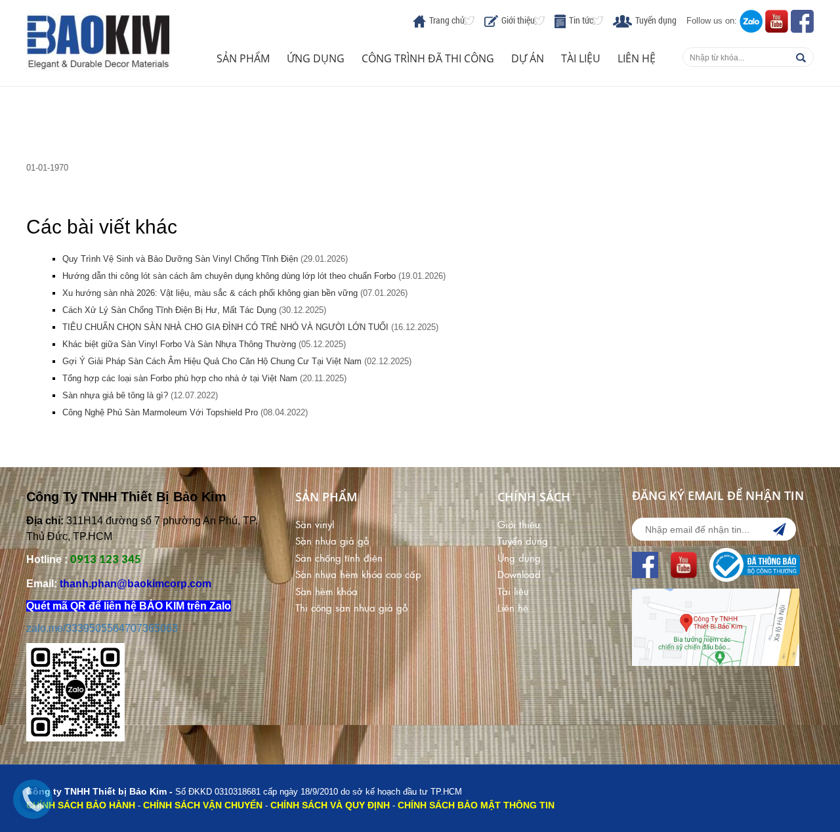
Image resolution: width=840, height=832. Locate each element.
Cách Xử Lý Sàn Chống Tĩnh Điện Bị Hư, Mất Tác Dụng (169, 310)
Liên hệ (637, 58)
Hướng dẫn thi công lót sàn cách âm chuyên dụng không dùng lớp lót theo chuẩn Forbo (229, 276)
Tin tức (581, 20)
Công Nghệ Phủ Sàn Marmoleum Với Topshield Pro (160, 412)
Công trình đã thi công (428, 58)
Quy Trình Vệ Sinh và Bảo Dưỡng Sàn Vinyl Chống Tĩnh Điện (181, 259)
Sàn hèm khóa (326, 591)
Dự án (527, 58)
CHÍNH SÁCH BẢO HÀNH (80, 805)
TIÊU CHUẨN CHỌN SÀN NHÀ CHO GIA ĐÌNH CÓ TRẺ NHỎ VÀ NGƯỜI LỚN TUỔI (225, 327)
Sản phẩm (243, 58)
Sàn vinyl (314, 524)
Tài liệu (580, 58)
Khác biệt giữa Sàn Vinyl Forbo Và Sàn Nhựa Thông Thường (179, 344)
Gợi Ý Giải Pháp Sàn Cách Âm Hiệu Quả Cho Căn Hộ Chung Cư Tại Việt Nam (212, 361)
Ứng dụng (316, 58)
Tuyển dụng (656, 20)
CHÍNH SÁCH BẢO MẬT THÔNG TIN (476, 805)
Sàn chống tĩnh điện (339, 557)
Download (519, 574)
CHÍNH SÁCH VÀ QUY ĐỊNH (330, 805)
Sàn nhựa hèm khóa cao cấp (358, 574)
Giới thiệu (518, 20)
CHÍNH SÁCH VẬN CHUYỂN (202, 805)
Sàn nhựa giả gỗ (332, 540)
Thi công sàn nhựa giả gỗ (351, 607)
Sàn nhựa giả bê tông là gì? (115, 395)
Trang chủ (447, 20)
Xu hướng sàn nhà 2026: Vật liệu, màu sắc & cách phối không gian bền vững (210, 293)
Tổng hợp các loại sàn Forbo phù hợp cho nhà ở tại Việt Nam (179, 378)
